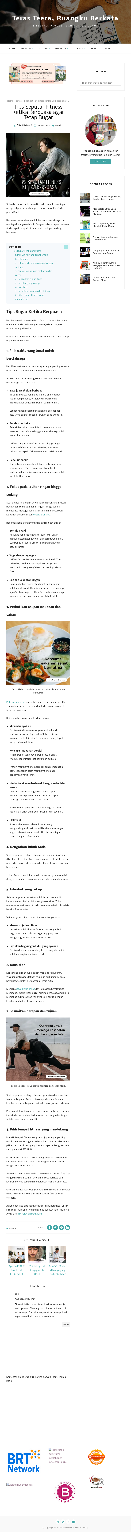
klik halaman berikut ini (30, 1214)
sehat (58, 125)
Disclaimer (70, 1528)
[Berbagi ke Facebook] (49, 1227)
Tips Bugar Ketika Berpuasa (26, 251)
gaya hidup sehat (25, 989)
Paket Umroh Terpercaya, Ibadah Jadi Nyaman (106, 197)
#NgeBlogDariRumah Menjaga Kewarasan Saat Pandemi (106, 265)
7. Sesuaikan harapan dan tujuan (32, 291)
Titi (17, 1294)
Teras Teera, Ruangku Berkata (65, 19)
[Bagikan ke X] (55, 1227)
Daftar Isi (15, 247)
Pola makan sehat (15, 702)
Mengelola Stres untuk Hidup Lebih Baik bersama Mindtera (107, 211)
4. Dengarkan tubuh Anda (28, 279)
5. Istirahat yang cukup (27, 283)
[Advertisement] (30, 1413)
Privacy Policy (82, 1528)
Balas (66, 1324)
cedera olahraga (41, 515)
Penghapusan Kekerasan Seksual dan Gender (106, 251)
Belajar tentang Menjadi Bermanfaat (106, 238)
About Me (100, 161)
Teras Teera (59, 1528)
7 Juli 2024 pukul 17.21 (25, 1299)
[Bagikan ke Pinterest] (61, 1227)
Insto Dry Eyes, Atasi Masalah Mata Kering (104, 224)
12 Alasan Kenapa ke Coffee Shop (104, 278)
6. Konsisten (21, 287)
